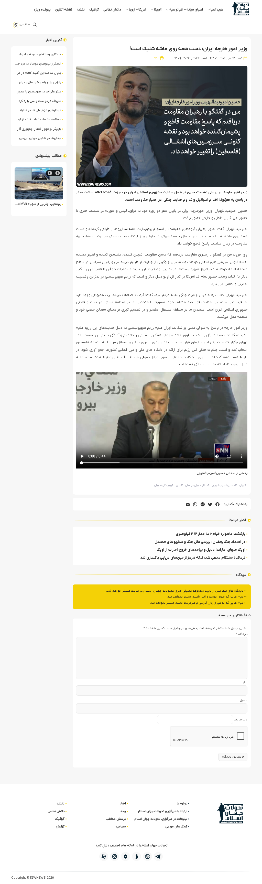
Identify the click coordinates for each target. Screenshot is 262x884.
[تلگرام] (158, 856)
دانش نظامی (112, 9)
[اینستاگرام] (114, 856)
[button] (34, 25)
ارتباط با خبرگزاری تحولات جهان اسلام (162, 811)
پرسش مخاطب (116, 819)
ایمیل (243, 700)
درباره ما (182, 803)
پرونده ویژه (42, 9)
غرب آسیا (217, 9)
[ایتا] (147, 856)
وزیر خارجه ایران (163, 485)
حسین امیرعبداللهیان (224, 485)
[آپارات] (103, 856)
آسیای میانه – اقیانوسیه (186, 9)
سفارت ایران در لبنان (197, 485)
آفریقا (157, 9)
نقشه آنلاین (63, 9)
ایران (242, 485)
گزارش (60, 826)
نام (245, 682)
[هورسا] (125, 856)
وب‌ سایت (240, 719)
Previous (57, 173)
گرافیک (94, 9)
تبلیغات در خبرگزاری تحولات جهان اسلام (160, 819)
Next (50, 173)
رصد (123, 811)
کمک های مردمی (176, 826)
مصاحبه (120, 826)
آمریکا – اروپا (137, 9)
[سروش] (136, 856)
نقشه (81, 9)
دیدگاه (241, 634)
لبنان (179, 485)
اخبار (123, 803)
